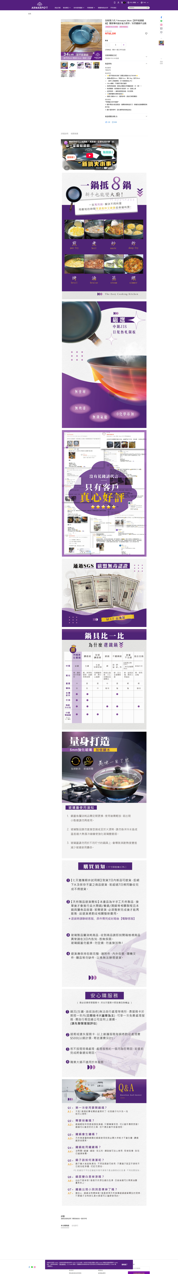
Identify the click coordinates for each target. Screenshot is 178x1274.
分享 (108, 122)
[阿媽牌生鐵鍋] (39, 5)
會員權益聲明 (101, 1273)
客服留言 (100, 1270)
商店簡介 (71, 1270)
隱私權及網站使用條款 (75, 1273)
